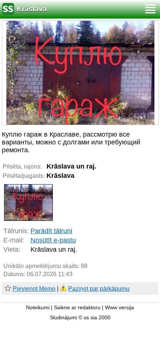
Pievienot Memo (34, 288)
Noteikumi (37, 307)
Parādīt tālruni (51, 231)
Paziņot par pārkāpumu (98, 288)
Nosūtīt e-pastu (53, 240)
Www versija (119, 307)
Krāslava (32, 9)
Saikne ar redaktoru (77, 307)
